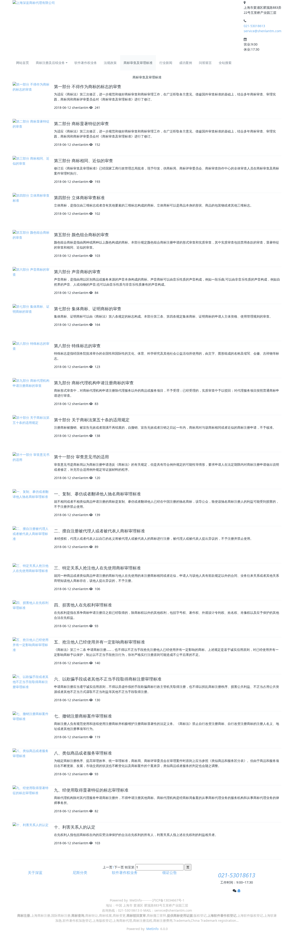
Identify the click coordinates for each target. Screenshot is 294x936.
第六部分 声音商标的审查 (77, 272)
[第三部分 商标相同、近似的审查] (31, 174)
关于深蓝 (35, 873)
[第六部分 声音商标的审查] (31, 285)
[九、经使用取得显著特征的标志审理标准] (31, 803)
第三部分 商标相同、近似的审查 (83, 160)
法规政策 (110, 62)
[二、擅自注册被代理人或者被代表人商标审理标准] (31, 544)
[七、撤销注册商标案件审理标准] (31, 729)
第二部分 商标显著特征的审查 (81, 123)
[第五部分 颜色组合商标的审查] (31, 248)
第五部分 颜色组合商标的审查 (81, 235)
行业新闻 (165, 62)
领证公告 (169, 873)
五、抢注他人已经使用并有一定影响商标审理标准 (99, 642)
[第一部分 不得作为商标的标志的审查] (31, 100)
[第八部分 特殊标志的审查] (31, 359)
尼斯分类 (80, 873)
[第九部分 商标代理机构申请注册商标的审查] (31, 396)
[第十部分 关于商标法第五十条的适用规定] (31, 433)
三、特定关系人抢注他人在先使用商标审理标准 (97, 568)
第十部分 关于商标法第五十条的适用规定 (92, 420)
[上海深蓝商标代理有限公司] (34, 2)
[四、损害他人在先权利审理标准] (31, 618)
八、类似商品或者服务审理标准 (83, 753)
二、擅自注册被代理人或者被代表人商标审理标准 (99, 531)
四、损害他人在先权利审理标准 (83, 605)
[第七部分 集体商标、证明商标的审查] (31, 322)
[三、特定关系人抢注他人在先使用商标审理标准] (31, 581)
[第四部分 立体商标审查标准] (31, 211)
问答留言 (205, 62)
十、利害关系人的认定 (74, 827)
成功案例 (185, 62)
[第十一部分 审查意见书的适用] (31, 470)
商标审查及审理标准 (138, 62)
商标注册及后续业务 (50, 62)
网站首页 (22, 62)
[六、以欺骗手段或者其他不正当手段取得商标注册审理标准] (31, 692)
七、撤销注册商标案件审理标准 (83, 716)
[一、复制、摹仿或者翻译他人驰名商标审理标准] (31, 507)
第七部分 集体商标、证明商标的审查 (87, 309)
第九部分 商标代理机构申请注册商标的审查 (94, 383)
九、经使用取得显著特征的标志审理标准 (91, 790)
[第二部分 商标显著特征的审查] (31, 137)
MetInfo (152, 929)
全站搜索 (225, 62)
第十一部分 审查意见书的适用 (81, 457)
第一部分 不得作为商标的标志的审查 (87, 86)
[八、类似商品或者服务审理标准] (31, 766)
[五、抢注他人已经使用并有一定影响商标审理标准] (31, 655)
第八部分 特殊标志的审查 (77, 346)
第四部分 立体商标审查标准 (79, 197)
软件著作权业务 (85, 62)
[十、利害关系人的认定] (31, 840)
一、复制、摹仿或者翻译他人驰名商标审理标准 (97, 494)
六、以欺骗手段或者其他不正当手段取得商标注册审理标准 (107, 679)
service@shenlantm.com (262, 31)
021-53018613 (254, 26)
